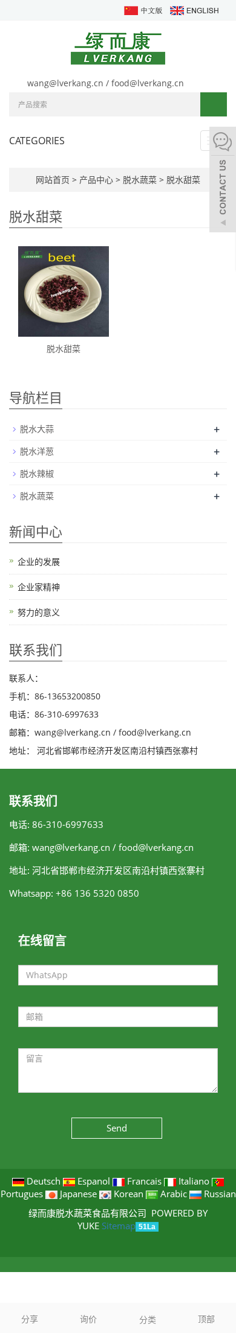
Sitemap (119, 1226)
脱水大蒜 (37, 428)
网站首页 (53, 179)
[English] (193, 9)
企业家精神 (39, 587)
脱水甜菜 (182, 179)
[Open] (222, 181)
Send (117, 1128)
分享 (29, 1319)
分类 (147, 1319)
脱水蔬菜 (139, 179)
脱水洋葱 (37, 451)
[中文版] (142, 9)
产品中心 (97, 179)
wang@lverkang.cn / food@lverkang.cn (105, 83)
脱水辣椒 (37, 473)
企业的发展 (39, 561)
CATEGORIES (37, 140)
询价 (88, 1319)
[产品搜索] (213, 104)
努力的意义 (39, 612)
